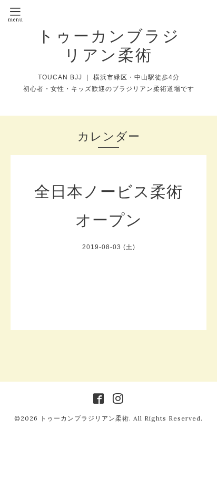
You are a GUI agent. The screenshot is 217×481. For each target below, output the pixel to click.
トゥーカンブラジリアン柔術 (108, 45)
